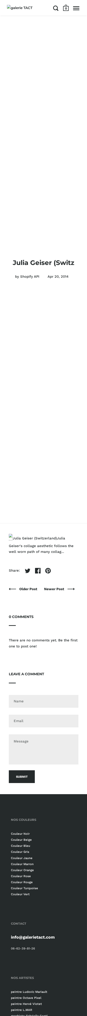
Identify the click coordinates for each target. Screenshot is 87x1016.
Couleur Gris (20, 852)
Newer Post (54, 589)
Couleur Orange (22, 870)
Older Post (28, 589)
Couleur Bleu (20, 845)
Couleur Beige (21, 839)
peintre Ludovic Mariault (29, 992)
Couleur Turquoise (24, 888)
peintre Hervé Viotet (26, 1004)
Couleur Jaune (21, 858)
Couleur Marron (22, 864)
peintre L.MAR (21, 1010)
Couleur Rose (21, 876)
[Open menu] (76, 8)
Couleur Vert (20, 894)
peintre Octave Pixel (26, 998)
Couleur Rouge (22, 882)
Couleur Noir (20, 833)
